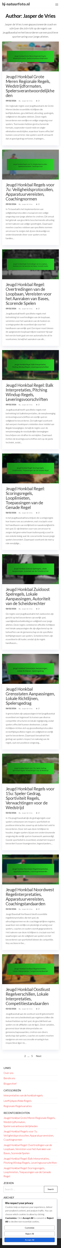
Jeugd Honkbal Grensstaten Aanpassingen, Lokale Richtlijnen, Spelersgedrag (30, 696)
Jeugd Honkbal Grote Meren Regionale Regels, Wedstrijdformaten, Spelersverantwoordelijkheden (30, 86)
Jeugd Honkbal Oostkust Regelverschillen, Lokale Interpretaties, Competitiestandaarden (28, 996)
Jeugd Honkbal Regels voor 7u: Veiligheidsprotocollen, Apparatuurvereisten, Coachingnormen (30, 191)
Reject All (29, 1233)
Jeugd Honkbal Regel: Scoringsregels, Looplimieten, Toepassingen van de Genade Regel (25, 498)
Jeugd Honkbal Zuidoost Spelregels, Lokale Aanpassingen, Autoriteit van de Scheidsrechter (28, 596)
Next (38, 1056)
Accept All (29, 1240)
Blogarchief (10, 1083)
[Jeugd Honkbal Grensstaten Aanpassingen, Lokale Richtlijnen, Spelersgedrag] (30, 668)
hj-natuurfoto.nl (16, 4)
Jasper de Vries (27, 101)
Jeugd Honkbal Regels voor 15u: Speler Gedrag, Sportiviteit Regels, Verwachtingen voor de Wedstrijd (30, 798)
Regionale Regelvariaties (18, 1106)
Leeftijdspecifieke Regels (18, 1100)
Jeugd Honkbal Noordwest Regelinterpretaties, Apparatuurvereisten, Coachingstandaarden (30, 896)
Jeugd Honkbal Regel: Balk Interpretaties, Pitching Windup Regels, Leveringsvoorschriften (29, 392)
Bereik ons (9, 1078)
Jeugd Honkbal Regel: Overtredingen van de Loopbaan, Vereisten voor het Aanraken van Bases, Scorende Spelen (29, 294)
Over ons (8, 1072)
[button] (56, 4)
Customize (29, 1228)
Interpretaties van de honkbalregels (23, 1095)
